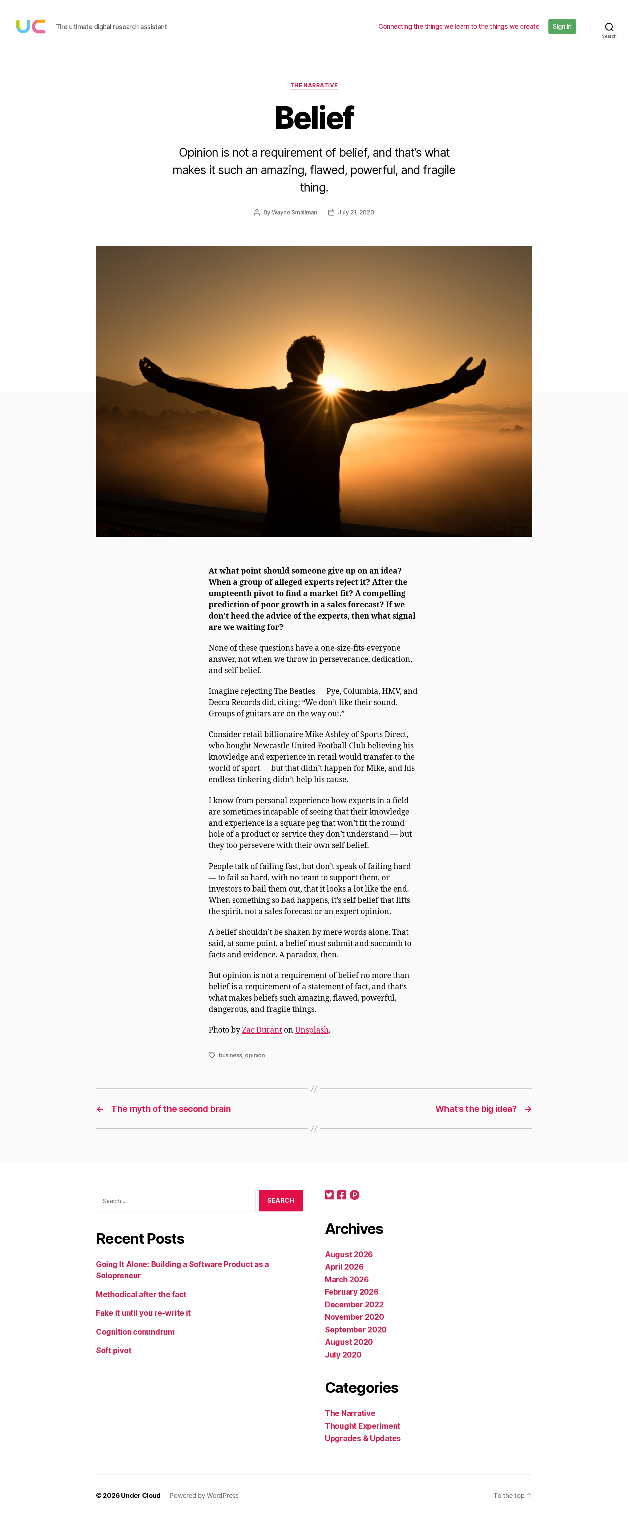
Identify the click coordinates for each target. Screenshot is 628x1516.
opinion (255, 1055)
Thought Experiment (362, 1426)
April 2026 (344, 1266)
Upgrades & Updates (363, 1438)
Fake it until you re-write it (143, 1313)
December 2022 (354, 1304)
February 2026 (352, 1291)
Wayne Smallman (294, 212)
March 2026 (347, 1279)
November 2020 (354, 1317)
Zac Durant (262, 1030)
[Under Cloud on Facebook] (341, 1196)
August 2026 (349, 1254)
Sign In (562, 26)
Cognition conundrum (135, 1331)
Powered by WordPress (204, 1495)
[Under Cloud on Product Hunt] (355, 1196)
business (230, 1055)
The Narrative (314, 85)
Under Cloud (141, 1495)
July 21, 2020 (356, 212)
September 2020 (356, 1329)
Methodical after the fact (141, 1294)
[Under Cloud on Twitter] (329, 1196)
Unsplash (312, 1030)
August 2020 (349, 1342)
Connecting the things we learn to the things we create (458, 26)
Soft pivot (113, 1350)
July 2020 (343, 1354)
